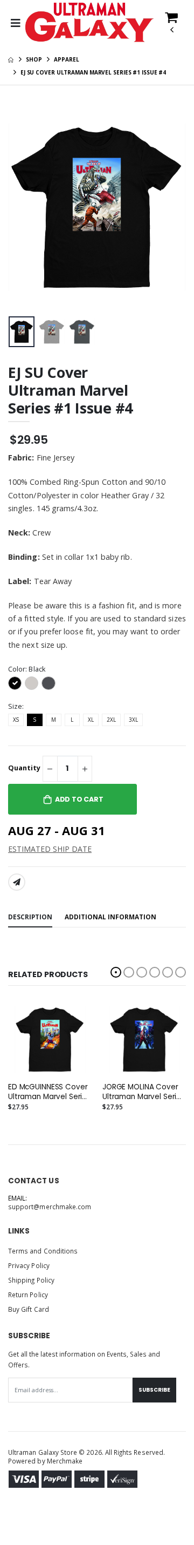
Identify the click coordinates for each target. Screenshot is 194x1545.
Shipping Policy (31, 1280)
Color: (26, 669)
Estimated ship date (50, 849)
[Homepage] (10, 59)
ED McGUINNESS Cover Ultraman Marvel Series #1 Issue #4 (49, 1092)
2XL (111, 719)
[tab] (30, 917)
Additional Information (110, 916)
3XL (133, 719)
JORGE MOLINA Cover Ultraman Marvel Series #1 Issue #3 (143, 1092)
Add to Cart (79, 799)
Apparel (66, 59)
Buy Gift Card (28, 1309)
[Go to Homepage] (89, 23)
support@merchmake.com (49, 1206)
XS (16, 719)
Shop (34, 59)
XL (91, 719)
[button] (171, 26)
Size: (16, 706)
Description (30, 916)
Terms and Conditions (43, 1250)
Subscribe (154, 1389)
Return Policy (28, 1294)
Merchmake (65, 1460)
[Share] (16, 882)
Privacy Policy (29, 1265)
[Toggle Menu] (15, 23)
